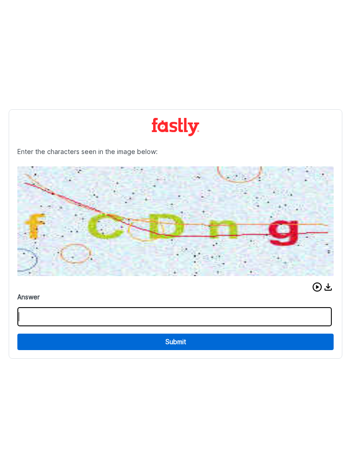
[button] (317, 287)
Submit (175, 342)
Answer (28, 297)
